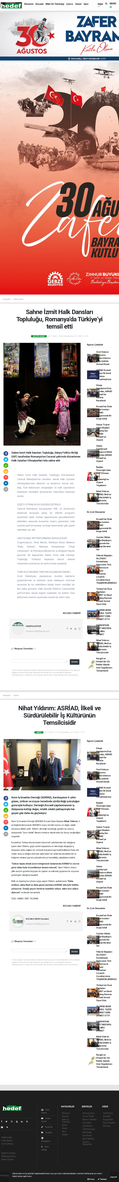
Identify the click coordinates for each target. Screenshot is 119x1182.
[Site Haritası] (3, 1127)
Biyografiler (108, 1119)
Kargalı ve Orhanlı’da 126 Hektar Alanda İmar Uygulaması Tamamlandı (104, 664)
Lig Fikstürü (88, 1126)
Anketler (107, 1116)
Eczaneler (87, 1123)
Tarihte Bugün (89, 1129)
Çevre (69, 4)
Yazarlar (48, 1127)
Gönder (74, 662)
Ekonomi (28, 4)
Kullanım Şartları (8, 1153)
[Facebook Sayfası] (2, 1121)
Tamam (103, 1179)
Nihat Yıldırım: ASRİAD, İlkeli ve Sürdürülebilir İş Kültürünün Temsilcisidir (103, 497)
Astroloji (106, 1126)
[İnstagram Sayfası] (13, 1121)
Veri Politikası (7, 1144)
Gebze (16, 695)
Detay (91, 1179)
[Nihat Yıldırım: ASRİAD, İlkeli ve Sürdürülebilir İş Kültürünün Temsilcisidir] (42, 764)
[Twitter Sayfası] (8, 1121)
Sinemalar (87, 1132)
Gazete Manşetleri (87, 1143)
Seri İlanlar (87, 1135)
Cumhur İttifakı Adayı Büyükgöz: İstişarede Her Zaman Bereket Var (104, 543)
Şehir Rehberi (88, 1139)
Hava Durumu (89, 1113)
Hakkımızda (6, 1137)
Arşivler (48, 1132)
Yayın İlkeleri (6, 1140)
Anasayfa (7, 299)
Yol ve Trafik (88, 1116)
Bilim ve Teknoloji (55, 4)
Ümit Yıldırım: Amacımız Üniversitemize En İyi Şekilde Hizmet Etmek (103, 358)
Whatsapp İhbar (8, 1156)
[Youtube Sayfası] (18, 1121)
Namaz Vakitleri (90, 1119)
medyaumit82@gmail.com (38, 631)
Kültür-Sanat (18, 299)
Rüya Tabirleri (109, 1123)
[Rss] (28, 1121)
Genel (78, 4)
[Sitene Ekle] (8, 1127)
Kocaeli (39, 4)
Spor (86, 4)
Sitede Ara (107, 1113)
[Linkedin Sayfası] (23, 1121)
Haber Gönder (7, 1159)
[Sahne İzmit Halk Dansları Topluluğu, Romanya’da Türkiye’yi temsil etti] (42, 394)
